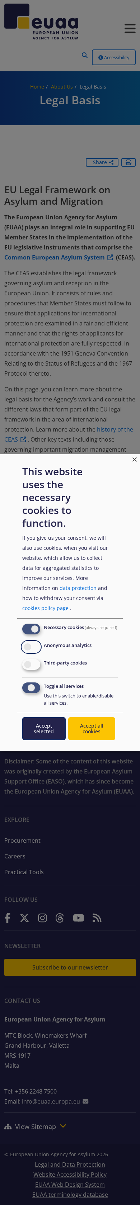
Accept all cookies (91, 728)
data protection (78, 588)
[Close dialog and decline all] (134, 458)
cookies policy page (45, 608)
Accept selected (44, 728)
